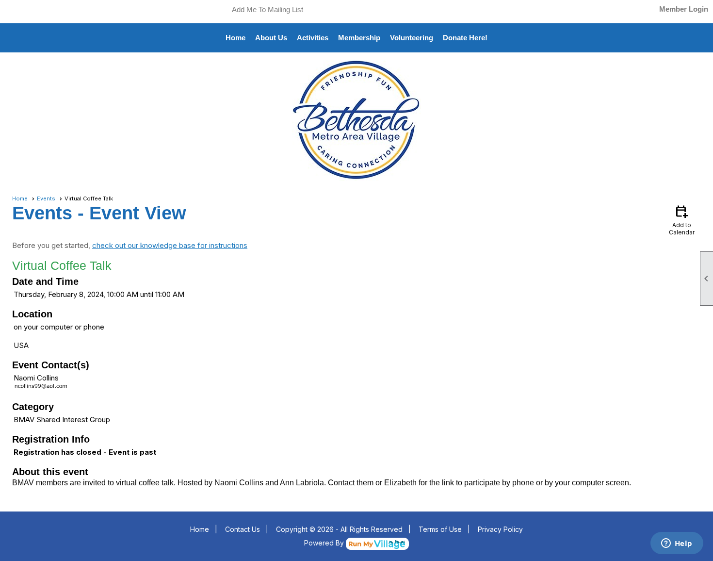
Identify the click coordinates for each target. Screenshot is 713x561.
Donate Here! (465, 37)
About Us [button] (271, 37)
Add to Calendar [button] (682, 219)
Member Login (683, 9)
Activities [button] (312, 37)
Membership (359, 37)
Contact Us (242, 529)
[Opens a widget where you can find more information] (676, 544)
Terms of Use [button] (440, 529)
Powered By (325, 543)
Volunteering (411, 37)
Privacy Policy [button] (500, 529)
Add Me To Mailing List (267, 9)
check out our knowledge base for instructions (169, 245)
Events (46, 198)
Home (235, 37)
